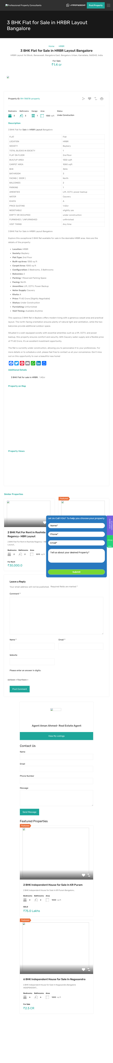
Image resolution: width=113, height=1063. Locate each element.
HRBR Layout (35, 129)
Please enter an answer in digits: (25, 670)
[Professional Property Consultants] (24, 5)
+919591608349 (77, 5)
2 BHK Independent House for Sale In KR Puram (53, 884)
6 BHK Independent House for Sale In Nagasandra (54, 979)
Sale (24, 129)
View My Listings (56, 736)
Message (24, 788)
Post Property (96, 5)
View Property (29, 521)
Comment (15, 593)
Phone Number (27, 776)
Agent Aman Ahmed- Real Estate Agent (56, 725)
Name (13, 639)
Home (51, 46)
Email (62, 639)
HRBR (61, 46)
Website (13, 655)
